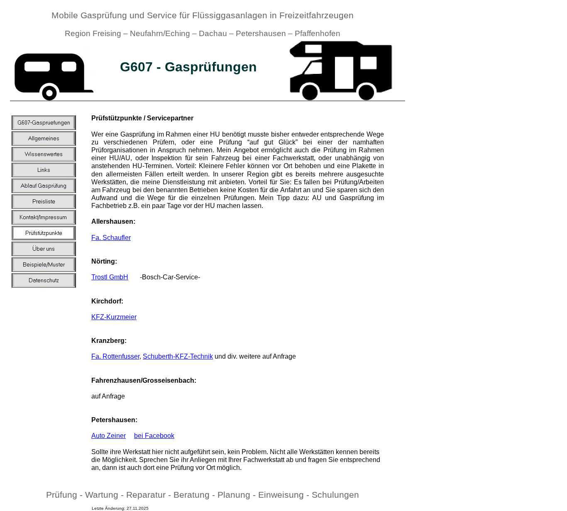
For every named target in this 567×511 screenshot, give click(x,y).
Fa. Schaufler (111, 237)
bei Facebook (154, 435)
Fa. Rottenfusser (115, 356)
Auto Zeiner (108, 435)
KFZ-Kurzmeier (114, 316)
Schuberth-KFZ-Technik (178, 356)
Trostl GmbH (109, 277)
